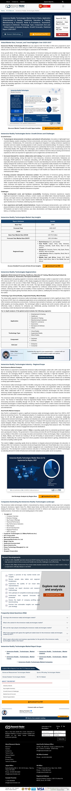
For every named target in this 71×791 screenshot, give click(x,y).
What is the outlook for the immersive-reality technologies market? (23, 622)
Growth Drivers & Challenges (11, 691)
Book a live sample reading (47, 717)
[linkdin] (64, 726)
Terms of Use (9, 753)
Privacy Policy (9, 759)
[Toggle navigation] (63, 6)
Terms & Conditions (10, 761)
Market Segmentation (9, 697)
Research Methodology (13, 34)
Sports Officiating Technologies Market (48, 672)
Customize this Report (46, 357)
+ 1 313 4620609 (10, 780)
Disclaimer (8, 757)
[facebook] (61, 726)
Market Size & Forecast (9, 694)
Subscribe (62, 739)
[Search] (63, 2)
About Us (8, 746)
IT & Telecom (10, 11)
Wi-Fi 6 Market (41, 677)
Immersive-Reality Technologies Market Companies (36, 662)
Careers (22, 2)
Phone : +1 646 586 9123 (44, 770)
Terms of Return (10, 755)
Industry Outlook (7, 685)
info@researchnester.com (44, 750)
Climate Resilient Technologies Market (13, 677)
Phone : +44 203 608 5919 (44, 757)
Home (3, 11)
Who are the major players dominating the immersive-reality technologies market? (27, 628)
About (8, 2)
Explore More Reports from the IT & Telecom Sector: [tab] (18, 668)
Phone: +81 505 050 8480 (12, 772)
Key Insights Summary (9, 688)
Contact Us (15, 2)
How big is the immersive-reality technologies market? (19, 617)
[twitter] (57, 728)
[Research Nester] (15, 6)
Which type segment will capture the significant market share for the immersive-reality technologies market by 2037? (32, 633)
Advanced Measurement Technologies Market (16, 672)
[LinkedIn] (11, 358)
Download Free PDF (41, 34)
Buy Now (63, 34)
